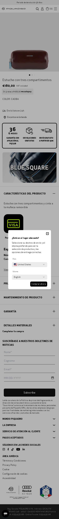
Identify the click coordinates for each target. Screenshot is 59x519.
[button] (47, 233)
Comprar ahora (38, 284)
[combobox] (22, 264)
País (14, 259)
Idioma (15, 271)
